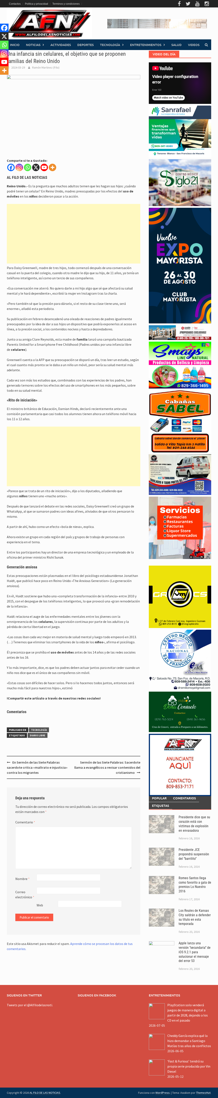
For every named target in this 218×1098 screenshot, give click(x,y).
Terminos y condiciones (66, 3)
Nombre (22, 879)
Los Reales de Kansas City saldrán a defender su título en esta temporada (195, 917)
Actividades (60, 45)
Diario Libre (37, 735)
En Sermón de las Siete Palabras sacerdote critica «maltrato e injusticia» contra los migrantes (37, 767)
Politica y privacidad (36, 3)
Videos (193, 45)
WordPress (162, 1093)
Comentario (25, 822)
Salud (176, 45)
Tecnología (110, 45)
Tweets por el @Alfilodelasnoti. (30, 1005)
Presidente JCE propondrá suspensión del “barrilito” (194, 854)
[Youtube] (44, 167)
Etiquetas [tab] (160, 805)
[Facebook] (11, 167)
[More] (52, 167)
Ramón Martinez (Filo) (45, 67)
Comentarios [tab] (184, 798)
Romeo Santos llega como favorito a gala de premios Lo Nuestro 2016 (195, 884)
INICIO (15, 45)
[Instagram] (19, 167)
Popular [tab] (159, 798)
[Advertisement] (73, 234)
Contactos (15, 3)
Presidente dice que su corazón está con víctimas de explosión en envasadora (194, 823)
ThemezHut (203, 1093)
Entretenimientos (145, 45)
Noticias (33, 45)
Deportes (85, 45)
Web (40, 905)
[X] (36, 167)
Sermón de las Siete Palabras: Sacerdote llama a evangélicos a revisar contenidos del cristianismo (107, 767)
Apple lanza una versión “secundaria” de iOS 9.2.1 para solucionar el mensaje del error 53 (195, 952)
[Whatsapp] (27, 167)
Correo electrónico (24, 894)
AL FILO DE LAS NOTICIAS (45, 1093)
